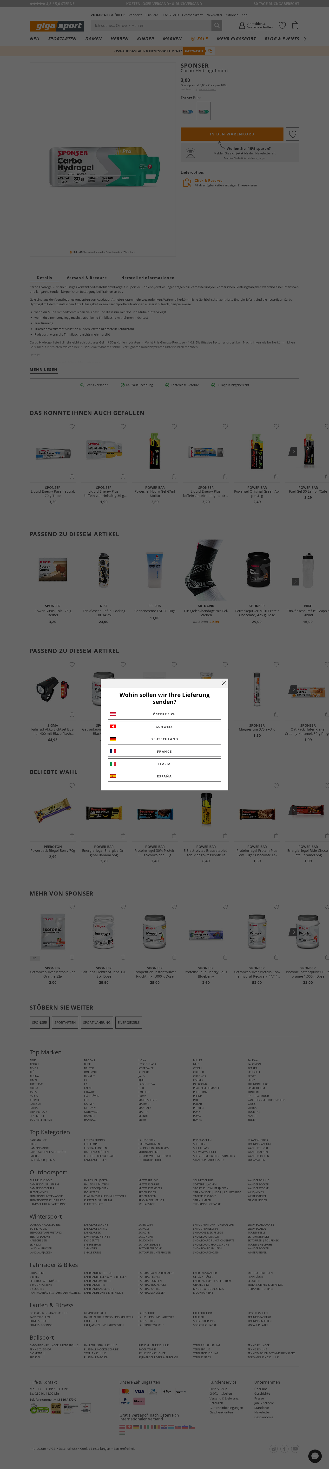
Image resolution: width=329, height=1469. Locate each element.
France (164, 751)
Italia (164, 764)
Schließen (223, 683)
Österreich (164, 714)
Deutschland (164, 739)
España (164, 776)
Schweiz (164, 727)
